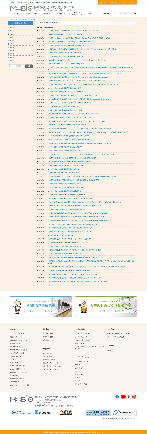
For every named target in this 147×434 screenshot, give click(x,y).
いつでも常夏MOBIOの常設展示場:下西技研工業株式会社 (66, 56)
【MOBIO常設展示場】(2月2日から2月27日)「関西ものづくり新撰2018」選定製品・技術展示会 (78, 282)
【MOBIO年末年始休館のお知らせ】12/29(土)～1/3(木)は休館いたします (70, 42)
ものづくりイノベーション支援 (20, 385)
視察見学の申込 (47, 356)
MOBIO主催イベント (77, 13)
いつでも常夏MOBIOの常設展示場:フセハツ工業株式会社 (66, 92)
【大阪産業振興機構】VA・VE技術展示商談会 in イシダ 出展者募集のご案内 (72, 158)
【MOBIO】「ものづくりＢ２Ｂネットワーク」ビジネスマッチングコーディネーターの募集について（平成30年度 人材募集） (87, 267)
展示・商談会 (14, 375)
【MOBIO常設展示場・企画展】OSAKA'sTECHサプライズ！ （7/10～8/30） (71, 198)
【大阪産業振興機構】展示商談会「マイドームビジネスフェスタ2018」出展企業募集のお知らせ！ (79, 220)
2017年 (12, 57)
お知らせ (91, 13)
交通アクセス (79, 374)
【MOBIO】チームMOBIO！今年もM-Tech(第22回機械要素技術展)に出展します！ (73, 224)
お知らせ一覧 (20, 22)
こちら (134, 418)
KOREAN (132, 2)
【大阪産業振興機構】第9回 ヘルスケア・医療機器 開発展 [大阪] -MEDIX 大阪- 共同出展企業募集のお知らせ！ (83, 176)
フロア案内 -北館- (48, 334)
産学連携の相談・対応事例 (18, 350)
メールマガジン (15, 359)
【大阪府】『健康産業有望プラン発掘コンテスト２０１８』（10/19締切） (71, 117)
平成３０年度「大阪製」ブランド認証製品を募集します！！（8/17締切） (71, 231)
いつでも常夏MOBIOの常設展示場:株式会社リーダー (64, 169)
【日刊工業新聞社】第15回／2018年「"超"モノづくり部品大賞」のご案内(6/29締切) (74, 250)
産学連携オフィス (48, 340)
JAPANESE (103, 2)
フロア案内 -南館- (48, 337)
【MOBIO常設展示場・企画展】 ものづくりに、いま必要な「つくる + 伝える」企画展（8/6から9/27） (80, 128)
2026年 (12, 27)
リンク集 (77, 377)
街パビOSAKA (79, 343)
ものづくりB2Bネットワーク (19, 369)
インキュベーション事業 (82, 334)
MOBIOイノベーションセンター (20, 372)
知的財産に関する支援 (17, 353)
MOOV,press (14, 362)
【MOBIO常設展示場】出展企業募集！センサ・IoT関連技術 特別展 (69, 162)
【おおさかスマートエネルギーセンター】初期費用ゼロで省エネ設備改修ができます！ (75, 206)
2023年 (12, 37)
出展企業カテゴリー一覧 (50, 363)
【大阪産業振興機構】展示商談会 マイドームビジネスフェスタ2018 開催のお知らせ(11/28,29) (78, 77)
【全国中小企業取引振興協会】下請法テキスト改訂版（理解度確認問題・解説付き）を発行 (76, 217)
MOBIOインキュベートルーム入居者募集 (60, 235)
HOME (11, 19)
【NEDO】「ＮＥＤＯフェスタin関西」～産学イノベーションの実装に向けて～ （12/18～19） (77, 60)
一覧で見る (32, 311)
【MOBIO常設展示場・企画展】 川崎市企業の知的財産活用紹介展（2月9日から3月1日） (75, 278)
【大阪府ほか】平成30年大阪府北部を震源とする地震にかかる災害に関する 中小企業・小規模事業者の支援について (84, 202)
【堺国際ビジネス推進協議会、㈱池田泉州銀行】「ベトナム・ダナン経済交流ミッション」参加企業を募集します (83, 49)
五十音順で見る (50, 311)
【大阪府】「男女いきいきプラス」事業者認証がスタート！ (66, 209)
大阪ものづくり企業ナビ (17, 378)
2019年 (12, 50)
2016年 (12, 60)
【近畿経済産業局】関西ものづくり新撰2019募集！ (64, 173)
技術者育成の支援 (15, 356)
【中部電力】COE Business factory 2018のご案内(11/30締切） (67, 64)
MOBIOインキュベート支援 (18, 340)
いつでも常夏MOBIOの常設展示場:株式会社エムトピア (65, 88)
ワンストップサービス (17, 334)
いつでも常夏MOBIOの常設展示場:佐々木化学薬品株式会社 (66, 195)
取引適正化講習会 (15, 343)
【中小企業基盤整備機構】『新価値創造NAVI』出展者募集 (66, 34)
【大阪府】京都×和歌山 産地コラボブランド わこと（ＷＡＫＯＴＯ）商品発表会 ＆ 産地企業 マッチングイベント (84, 84)
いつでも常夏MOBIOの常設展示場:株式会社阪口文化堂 (65, 150)
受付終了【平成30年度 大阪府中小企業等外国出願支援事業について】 (70, 139)
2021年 (12, 44)
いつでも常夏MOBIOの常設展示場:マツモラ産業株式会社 (66, 165)
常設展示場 (61, 13)
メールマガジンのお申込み (115, 337)
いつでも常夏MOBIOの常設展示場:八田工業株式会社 (64, 53)
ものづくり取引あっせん (17, 366)
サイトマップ (79, 381)
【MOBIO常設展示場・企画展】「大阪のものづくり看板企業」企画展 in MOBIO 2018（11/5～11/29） (79, 99)
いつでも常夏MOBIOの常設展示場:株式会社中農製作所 (65, 147)
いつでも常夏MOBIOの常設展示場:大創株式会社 (63, 106)
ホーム (16, 13)
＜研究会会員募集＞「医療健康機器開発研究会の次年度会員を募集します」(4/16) (73, 257)
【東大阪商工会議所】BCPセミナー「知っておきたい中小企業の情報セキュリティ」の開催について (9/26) (81, 154)
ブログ (77, 371)
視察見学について (48, 353)
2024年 (12, 34)
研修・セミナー (80, 368)
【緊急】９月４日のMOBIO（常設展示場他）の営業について (67, 125)
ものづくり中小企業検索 (82, 340)
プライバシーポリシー (82, 384)
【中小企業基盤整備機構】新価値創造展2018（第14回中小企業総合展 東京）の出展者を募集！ (78, 213)
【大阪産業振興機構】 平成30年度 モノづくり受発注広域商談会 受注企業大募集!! (74, 180)
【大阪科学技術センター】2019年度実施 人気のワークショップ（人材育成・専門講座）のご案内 (79, 38)
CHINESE (123, 2)
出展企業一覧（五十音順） (51, 369)
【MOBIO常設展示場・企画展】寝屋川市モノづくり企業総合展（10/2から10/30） (73, 114)
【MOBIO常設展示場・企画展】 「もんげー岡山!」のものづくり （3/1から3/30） (73, 274)
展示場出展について (49, 359)
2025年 (12, 31)
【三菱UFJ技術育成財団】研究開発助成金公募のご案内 (65, 254)
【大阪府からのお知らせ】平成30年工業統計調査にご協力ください (69, 242)
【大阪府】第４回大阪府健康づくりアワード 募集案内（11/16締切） (70, 103)
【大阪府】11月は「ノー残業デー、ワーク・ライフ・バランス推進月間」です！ (74, 95)
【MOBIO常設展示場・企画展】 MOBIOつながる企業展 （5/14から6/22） (71, 228)
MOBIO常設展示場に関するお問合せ (118, 334)
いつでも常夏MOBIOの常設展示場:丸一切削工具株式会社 (66, 187)
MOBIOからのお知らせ (22, 19)
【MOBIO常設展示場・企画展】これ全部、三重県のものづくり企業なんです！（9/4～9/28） (77, 121)
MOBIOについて (31, 13)
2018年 (12, 54)
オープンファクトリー (82, 337)
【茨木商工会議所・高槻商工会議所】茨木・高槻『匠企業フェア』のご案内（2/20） (74, 31)
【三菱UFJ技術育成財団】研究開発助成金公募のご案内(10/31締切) (69, 136)
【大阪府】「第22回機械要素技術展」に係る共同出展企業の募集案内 (69, 270)
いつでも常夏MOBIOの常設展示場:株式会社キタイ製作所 (66, 110)
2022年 (12, 41)
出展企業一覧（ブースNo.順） (52, 366)
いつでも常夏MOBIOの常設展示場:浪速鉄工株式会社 (64, 191)
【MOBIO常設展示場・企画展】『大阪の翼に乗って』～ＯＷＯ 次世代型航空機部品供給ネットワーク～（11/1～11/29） (86, 73)
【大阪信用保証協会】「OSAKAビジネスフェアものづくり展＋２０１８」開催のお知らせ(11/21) (78, 81)
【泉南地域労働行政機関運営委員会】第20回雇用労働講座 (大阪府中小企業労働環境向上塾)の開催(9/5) (80, 143)
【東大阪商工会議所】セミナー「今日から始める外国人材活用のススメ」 (71, 239)
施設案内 (47, 13)
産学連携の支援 (15, 346)
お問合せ (106, 13)
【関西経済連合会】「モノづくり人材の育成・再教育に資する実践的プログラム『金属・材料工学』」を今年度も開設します (86, 132)
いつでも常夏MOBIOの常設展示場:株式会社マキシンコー (66, 184)
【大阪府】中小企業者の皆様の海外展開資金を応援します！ (67, 45)
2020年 (12, 47)
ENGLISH (113, 2)
